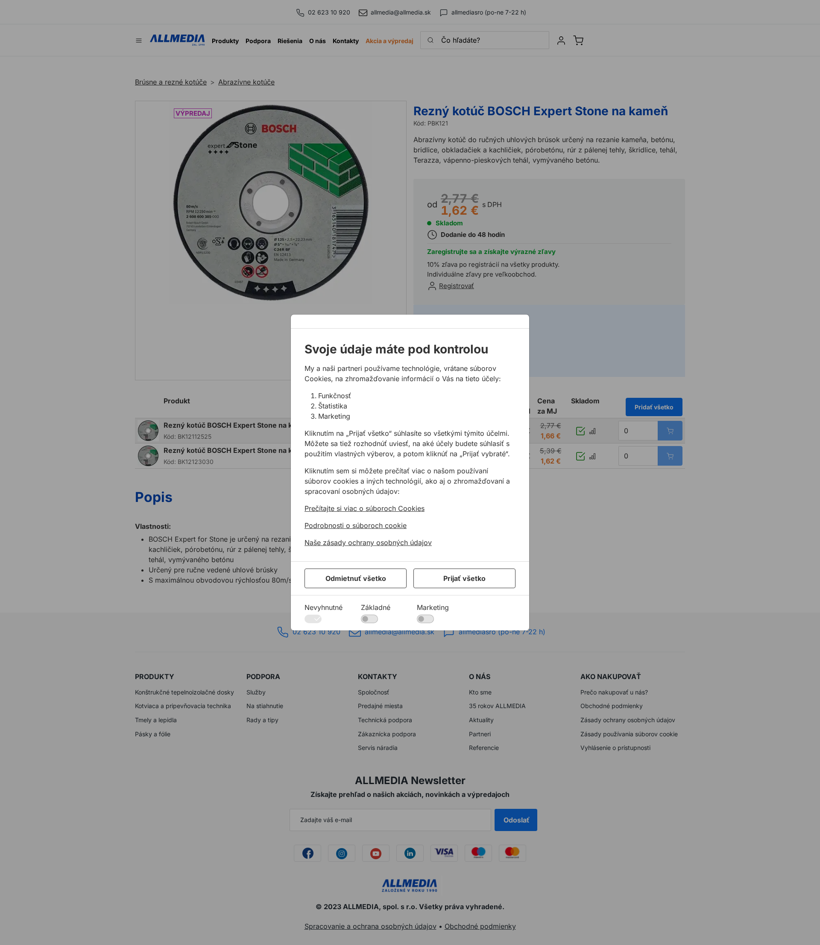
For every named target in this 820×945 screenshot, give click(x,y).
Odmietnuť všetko (355, 578)
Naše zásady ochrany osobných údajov (368, 542)
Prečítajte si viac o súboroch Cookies (365, 508)
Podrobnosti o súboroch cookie (356, 525)
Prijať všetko (464, 578)
